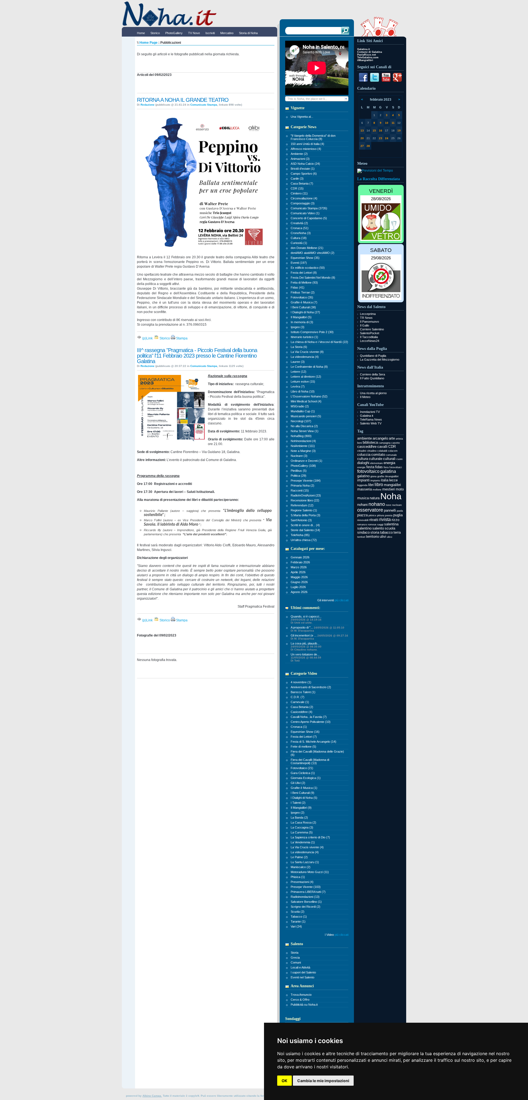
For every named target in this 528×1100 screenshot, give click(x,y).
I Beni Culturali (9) (302, 792)
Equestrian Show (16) (305, 731)
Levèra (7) (298, 386)
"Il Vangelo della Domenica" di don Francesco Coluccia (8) (313, 137)
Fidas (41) (297, 287)
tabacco (386, 532)
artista (399, 438)
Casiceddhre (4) (301, 712)
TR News (366, 317)
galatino (363, 476)
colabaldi (382, 450)
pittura (380, 515)
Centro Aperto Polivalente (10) (311, 721)
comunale (391, 455)
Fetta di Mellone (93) (304, 282)
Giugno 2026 (299, 582)
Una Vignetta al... (302, 116)
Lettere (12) (298, 371)
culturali (389, 459)
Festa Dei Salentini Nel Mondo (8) (313, 277)
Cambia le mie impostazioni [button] (323, 1080)
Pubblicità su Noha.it (304, 1004)
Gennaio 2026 (300, 557)
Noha (391, 496)
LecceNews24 (369, 340)
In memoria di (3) (302, 322)
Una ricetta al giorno (373, 393)
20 (362, 138)
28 (368, 145)
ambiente (364, 438)
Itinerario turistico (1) (304, 337)
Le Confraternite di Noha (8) (309, 366)
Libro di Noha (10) (303, 391)
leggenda (362, 485)
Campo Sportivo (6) (304, 173)
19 (399, 130)
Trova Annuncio (301, 994)
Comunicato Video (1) (305, 213)
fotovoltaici (395, 467)
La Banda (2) (299, 817)
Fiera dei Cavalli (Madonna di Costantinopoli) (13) (310, 761)
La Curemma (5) (302, 832)
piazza (362, 515)
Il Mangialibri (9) (301, 807)
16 (380, 130)
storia (374, 532)
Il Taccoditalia (369, 337)
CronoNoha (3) (301, 233)
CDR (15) (297, 188)
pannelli (390, 510)
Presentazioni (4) (302, 882)
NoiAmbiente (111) (303, 446)
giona (373, 476)
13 (362, 130)
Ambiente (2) (299, 153)
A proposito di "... (317, 629)
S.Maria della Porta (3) (305, 515)
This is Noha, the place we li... (307, 98)
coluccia (363, 454)
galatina (388, 471)
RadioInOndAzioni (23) (306, 495)
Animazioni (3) (300, 158)
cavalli (382, 447)
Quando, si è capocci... (306, 619)
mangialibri (392, 485)
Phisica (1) (298, 877)
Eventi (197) (299, 262)
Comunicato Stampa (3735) (309, 208)
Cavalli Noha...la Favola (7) (309, 716)
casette (395, 442)
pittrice (372, 515)
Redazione (148, 104)
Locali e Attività (300, 967)
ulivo (389, 537)
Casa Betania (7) (302, 183)
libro (379, 484)
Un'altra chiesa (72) (304, 540)
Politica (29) (298, 475)
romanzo (362, 524)
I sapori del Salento (303, 972)
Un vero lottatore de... (306, 657)
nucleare (397, 505)
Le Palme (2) (299, 857)
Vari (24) (296, 926)
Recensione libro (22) (305, 500)
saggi (380, 524)
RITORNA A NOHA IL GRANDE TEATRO (183, 100)
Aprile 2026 (298, 572)
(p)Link (147, 338)
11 (393, 122)
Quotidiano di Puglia (373, 355)
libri (371, 485)
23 (380, 138)
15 (374, 130)
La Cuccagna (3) (302, 827)
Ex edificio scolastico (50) (308, 267)
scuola (390, 528)
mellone (377, 489)
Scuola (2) (297, 911)
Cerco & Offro (300, 999)
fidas (379, 467)
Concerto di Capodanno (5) (309, 218)
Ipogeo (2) (297, 812)
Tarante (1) (298, 921)
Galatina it (366, 415)
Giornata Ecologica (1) (306, 778)
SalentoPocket (369, 333)
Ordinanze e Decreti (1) (306, 460)
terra (397, 532)
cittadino (371, 450)
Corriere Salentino (372, 329)
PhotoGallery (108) (303, 465)
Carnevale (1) (300, 702)
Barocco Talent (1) (303, 692)
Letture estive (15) (303, 381)
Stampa (181, 338)
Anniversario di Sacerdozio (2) (311, 687)
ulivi (383, 536)
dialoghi (363, 463)
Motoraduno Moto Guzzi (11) (310, 872)
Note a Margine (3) (303, 450)
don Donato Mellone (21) (307, 247)
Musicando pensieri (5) (306, 416)
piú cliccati (341, 934)
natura (375, 498)
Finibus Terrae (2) (303, 292)
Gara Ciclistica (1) (303, 773)
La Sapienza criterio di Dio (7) (310, 837)
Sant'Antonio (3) (301, 520)
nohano (377, 504)
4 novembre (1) (301, 682)
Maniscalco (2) (300, 867)
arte (392, 438)
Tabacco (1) (299, 916)
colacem (393, 450)
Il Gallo (364, 325)
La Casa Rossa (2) (303, 822)
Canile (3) (297, 178)
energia (389, 463)
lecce (393, 480)
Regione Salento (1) (304, 510)
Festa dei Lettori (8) (304, 272)
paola (400, 510)
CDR (392, 447)
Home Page (148, 43)
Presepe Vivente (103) (306, 886)
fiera (386, 467)
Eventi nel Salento (302, 977)
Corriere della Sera (372, 374)
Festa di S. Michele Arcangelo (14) (313, 741)
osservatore (370, 510)
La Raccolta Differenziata (378, 179)
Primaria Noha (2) (302, 485)
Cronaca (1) (299, 726)
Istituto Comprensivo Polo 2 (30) (312, 332)
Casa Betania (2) (302, 707)
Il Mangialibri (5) (301, 317)
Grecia (295, 957)
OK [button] (284, 1080)
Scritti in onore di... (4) (305, 525)
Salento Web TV (370, 423)
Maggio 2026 (299, 577)
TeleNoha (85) (300, 535)
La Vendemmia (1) (303, 842)
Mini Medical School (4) (306, 401)
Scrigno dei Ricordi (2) (305, 906)
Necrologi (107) (301, 421)
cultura (362, 459)
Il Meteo (365, 397)
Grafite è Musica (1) (304, 787)
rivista (385, 519)
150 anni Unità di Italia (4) (307, 144)
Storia (294, 952)
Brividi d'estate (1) (303, 168)
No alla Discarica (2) (304, 426)
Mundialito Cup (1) (303, 411)
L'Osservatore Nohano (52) (309, 396)
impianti (363, 480)
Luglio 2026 (298, 587)
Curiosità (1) (299, 243)
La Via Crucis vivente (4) (307, 847)
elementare (376, 463)
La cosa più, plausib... (306, 646)
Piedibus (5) (299, 470)
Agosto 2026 (299, 592)
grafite (380, 476)
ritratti (373, 520)
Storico (164, 338)
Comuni (296, 962)
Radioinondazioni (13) (305, 896)
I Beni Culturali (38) (303, 307)
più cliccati (341, 600)
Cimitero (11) (299, 193)
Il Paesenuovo (369, 321)
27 (362, 145)
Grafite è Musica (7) (304, 302)
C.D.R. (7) (297, 697)
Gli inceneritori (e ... (319, 637)
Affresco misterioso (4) (306, 148)
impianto (375, 480)
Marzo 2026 (299, 567)
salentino (364, 528)
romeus (372, 524)
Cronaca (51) (300, 228)
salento (378, 528)
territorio (372, 536)
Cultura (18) (299, 238)
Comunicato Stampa (203, 104)
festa (370, 467)
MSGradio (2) (300, 406)
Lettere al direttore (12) (306, 376)
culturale (375, 459)
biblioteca (370, 442)
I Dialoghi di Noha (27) (305, 312)
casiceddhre (366, 447)
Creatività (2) (299, 223)
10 (386, 122)
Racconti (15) (300, 490)
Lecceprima (368, 314)
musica (363, 498)
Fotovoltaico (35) (302, 297)
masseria (364, 489)
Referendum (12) (302, 505)
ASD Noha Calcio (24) (305, 163)
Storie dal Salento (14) (305, 530)
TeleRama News (371, 419)
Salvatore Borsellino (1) (306, 901)
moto (400, 489)
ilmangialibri (391, 476)
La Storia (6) (299, 347)
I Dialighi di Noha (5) (304, 797)
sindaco (363, 532)
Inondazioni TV (370, 411)
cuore (399, 459)
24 (386, 138)
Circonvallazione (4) (304, 198)
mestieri (388, 489)
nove (388, 505)
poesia (388, 515)
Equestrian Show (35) (305, 257)
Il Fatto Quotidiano (372, 378)
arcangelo (380, 438)
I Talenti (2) (298, 802)
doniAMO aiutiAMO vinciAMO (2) (312, 252)
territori (361, 537)
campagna (385, 442)
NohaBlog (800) (301, 436)
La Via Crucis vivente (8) (307, 351)
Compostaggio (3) (303, 203)
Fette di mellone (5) (303, 746)
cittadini (361, 450)
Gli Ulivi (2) (298, 782)
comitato (378, 454)
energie (361, 467)
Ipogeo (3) (297, 327)
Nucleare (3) (299, 455)
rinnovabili (363, 520)
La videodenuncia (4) (305, 356)
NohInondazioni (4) (303, 441)
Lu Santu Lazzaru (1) (305, 862)
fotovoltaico (368, 471)
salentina (391, 524)
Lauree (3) (298, 361)
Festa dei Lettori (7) (304, 736)
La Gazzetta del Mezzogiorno (379, 359)
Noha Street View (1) (304, 431)
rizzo (395, 520)
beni (359, 442)
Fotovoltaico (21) (302, 768)
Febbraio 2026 (300, 562)
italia (384, 480)
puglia (398, 515)
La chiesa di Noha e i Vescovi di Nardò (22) (319, 342)
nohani (362, 505)
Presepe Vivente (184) (306, 480)
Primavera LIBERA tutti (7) (308, 891)
